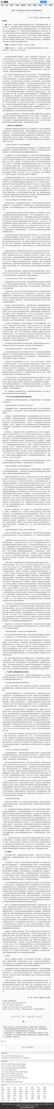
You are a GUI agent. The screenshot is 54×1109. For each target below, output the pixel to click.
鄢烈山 (38, 1087)
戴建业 (20, 1091)
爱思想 (5, 2)
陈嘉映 (2, 1089)
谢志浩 (8, 1100)
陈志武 (20, 1089)
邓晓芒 (14, 1093)
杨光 (20, 1100)
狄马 (2, 1095)
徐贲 (26, 1089)
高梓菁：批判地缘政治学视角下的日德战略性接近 (12, 1056)
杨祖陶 (44, 1089)
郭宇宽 (32, 1089)
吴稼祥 (44, 1097)
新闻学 (35, 5)
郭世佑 (32, 1093)
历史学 (50, 5)
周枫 (2, 1097)
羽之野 (2, 1100)
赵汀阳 (14, 1091)
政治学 (17, 5)
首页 (2, 5)
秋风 (26, 1095)
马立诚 (38, 1089)
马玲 (38, 1093)
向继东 (8, 1091)
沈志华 (2, 1091)
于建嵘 (14, 1089)
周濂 (2, 1093)
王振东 (44, 1093)
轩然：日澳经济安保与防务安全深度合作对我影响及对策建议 (14, 1072)
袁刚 (8, 1098)
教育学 (40, 5)
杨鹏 (8, 1093)
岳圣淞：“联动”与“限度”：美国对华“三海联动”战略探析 (13, 1066)
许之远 (2, 1098)
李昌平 (26, 1091)
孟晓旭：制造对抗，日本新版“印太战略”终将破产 (12, 1074)
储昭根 (38, 1097)
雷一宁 (44, 1095)
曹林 (32, 1087)
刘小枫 (32, 1095)
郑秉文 (38, 1098)
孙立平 (14, 1100)
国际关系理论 (18, 1005)
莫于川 (44, 1098)
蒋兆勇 (8, 1097)
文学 (45, 5)
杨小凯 (14, 1098)
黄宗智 (8, 1089)
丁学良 (26, 1087)
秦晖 (2, 1087)
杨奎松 (38, 1091)
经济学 (11, 5)
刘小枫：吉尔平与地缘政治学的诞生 (9, 1070)
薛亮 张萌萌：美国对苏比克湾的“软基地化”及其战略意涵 (13, 1064)
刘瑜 (26, 1097)
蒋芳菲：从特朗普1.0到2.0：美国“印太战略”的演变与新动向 (14, 1077)
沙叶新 (20, 1097)
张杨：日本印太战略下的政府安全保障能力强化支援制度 (13, 1068)
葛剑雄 (32, 1097)
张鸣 (32, 1091)
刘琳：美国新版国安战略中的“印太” (9, 1079)
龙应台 (20, 1087)
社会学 (29, 5)
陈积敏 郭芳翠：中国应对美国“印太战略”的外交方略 (12, 1075)
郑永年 (14, 1087)
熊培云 (20, 1095)
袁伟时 (8, 1095)
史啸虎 (14, 1095)
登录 (26, 1047)
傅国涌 (44, 1087)
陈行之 (8, 1087)
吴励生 (20, 1098)
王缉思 (20, 1093)
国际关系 (23, 5)
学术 (7, 1005)
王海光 (44, 1091)
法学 (7, 5)
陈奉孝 (26, 1093)
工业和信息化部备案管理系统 (27, 1107)
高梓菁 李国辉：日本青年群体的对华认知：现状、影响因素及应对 (15, 1058)
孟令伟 (38, 1095)
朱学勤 (26, 1098)
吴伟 (14, 1097)
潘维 (32, 1098)
